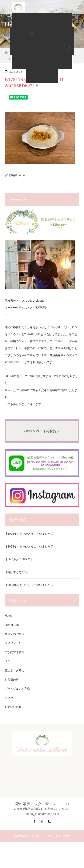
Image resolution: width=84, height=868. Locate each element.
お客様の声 (59, 48)
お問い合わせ (55, 62)
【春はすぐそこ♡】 (17, 572)
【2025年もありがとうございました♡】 (30, 533)
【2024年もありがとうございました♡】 (30, 546)
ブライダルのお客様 (17, 688)
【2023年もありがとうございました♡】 (30, 585)
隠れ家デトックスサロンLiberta (50, 836)
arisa (22, 175)
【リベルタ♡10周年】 (19, 559)
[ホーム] (6, 51)
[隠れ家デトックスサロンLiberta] (42, 751)
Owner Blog (42, 76)
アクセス (25, 62)
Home (23, 20)
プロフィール (27, 48)
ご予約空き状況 (55, 34)
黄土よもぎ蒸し (14, 670)
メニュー (10, 661)
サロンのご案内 (53, 20)
